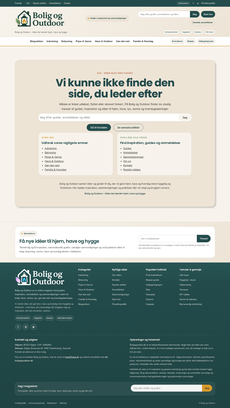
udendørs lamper (64, 318)
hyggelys (186, 32)
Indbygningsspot (206, 41)
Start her (208, 14)
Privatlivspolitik (208, 3)
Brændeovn (177, 41)
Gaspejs (150, 304)
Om (28, 3)
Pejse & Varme (84, 41)
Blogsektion (36, 41)
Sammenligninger (133, 156)
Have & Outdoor (104, 41)
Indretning (52, 41)
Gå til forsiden (98, 127)
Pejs (148, 289)
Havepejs (150, 294)
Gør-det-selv (123, 41)
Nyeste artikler (39, 3)
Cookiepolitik (20, 403)
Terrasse (183, 289)
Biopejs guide (152, 280)
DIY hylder (184, 294)
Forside (18, 3)
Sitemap (63, 403)
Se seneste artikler (128, 127)
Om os (127, 161)
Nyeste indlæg (132, 169)
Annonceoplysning (37, 403)
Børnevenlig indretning (190, 304)
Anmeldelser (55, 3)
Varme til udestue (188, 299)
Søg (195, 14)
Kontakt (127, 165)
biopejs (198, 32)
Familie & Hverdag (143, 41)
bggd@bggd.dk (72, 357)
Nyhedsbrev (183, 3)
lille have (209, 32)
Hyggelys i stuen (187, 280)
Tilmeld (204, 238)
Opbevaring (185, 284)
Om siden (117, 275)
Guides (67, 3)
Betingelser (52, 403)
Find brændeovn (154, 275)
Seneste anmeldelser (203, 22)
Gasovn (149, 299)
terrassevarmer (171, 32)
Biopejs (190, 41)
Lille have (184, 275)
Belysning (66, 41)
